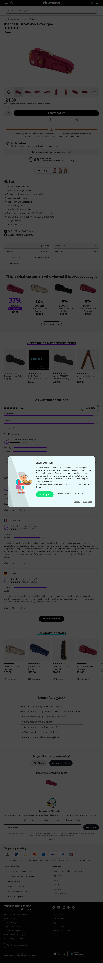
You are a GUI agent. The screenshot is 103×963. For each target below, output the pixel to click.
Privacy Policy (87, 502)
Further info (79, 493)
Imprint (77, 502)
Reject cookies (64, 493)
